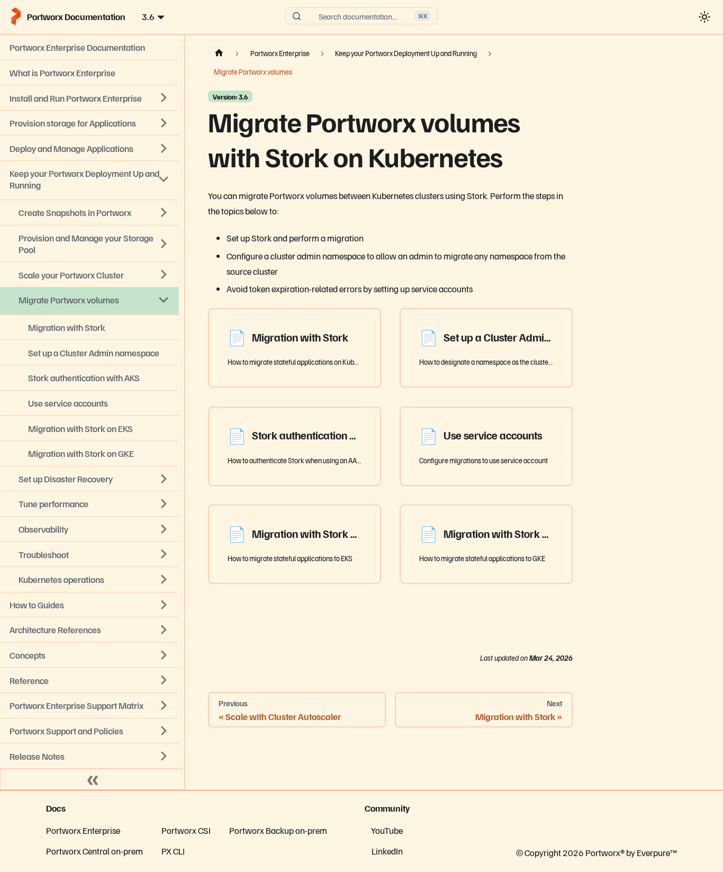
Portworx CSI (186, 830)
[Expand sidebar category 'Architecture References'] (164, 630)
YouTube (387, 830)
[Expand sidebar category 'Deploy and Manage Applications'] (164, 148)
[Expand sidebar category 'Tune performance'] (164, 504)
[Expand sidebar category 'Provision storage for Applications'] (164, 122)
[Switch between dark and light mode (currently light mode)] (704, 16)
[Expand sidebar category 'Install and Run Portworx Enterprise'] (164, 98)
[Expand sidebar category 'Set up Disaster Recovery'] (164, 478)
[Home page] (219, 53)
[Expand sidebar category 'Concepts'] (164, 655)
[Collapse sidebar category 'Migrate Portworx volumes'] (164, 299)
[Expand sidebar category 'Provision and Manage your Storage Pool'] (164, 243)
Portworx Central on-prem (94, 851)
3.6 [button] (148, 16)
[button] (89, 755)
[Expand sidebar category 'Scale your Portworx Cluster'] (164, 274)
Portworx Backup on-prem (278, 830)
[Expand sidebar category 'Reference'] (164, 680)
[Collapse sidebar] (92, 779)
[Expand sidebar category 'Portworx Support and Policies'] (164, 730)
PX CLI (173, 851)
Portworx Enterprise (83, 830)
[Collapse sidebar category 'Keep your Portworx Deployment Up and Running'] (164, 179)
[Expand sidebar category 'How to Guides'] (164, 604)
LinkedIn (387, 851)
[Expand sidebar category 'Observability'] (164, 529)
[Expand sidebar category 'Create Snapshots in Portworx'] (164, 212)
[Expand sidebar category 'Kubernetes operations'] (164, 579)
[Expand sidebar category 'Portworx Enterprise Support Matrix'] (164, 705)
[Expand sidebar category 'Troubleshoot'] (164, 554)
